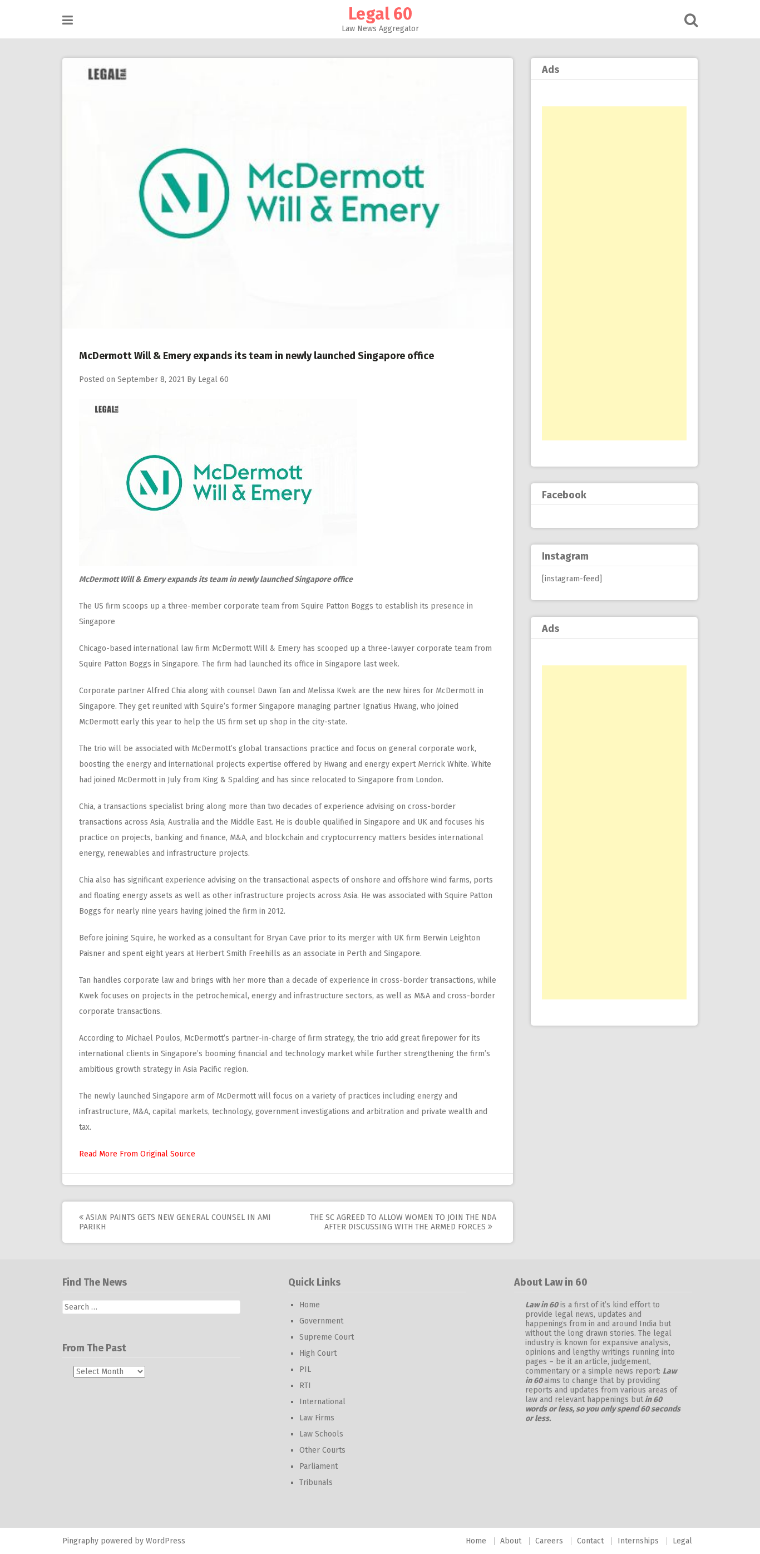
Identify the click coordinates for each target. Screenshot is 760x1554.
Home (309, 1305)
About (510, 1541)
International (322, 1401)
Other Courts (322, 1450)
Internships (638, 1541)
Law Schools (321, 1434)
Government (321, 1321)
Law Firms (316, 1418)
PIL (305, 1369)
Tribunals (316, 1482)
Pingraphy (80, 1541)
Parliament (318, 1466)
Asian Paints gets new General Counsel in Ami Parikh (175, 1222)
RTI (305, 1385)
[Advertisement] (614, 273)
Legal (682, 1541)
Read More (98, 1154)
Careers (549, 1541)
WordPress (165, 1541)
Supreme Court (326, 1337)
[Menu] (67, 20)
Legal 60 (380, 14)
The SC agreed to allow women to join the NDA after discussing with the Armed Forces (403, 1222)
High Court (318, 1353)
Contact (590, 1541)
